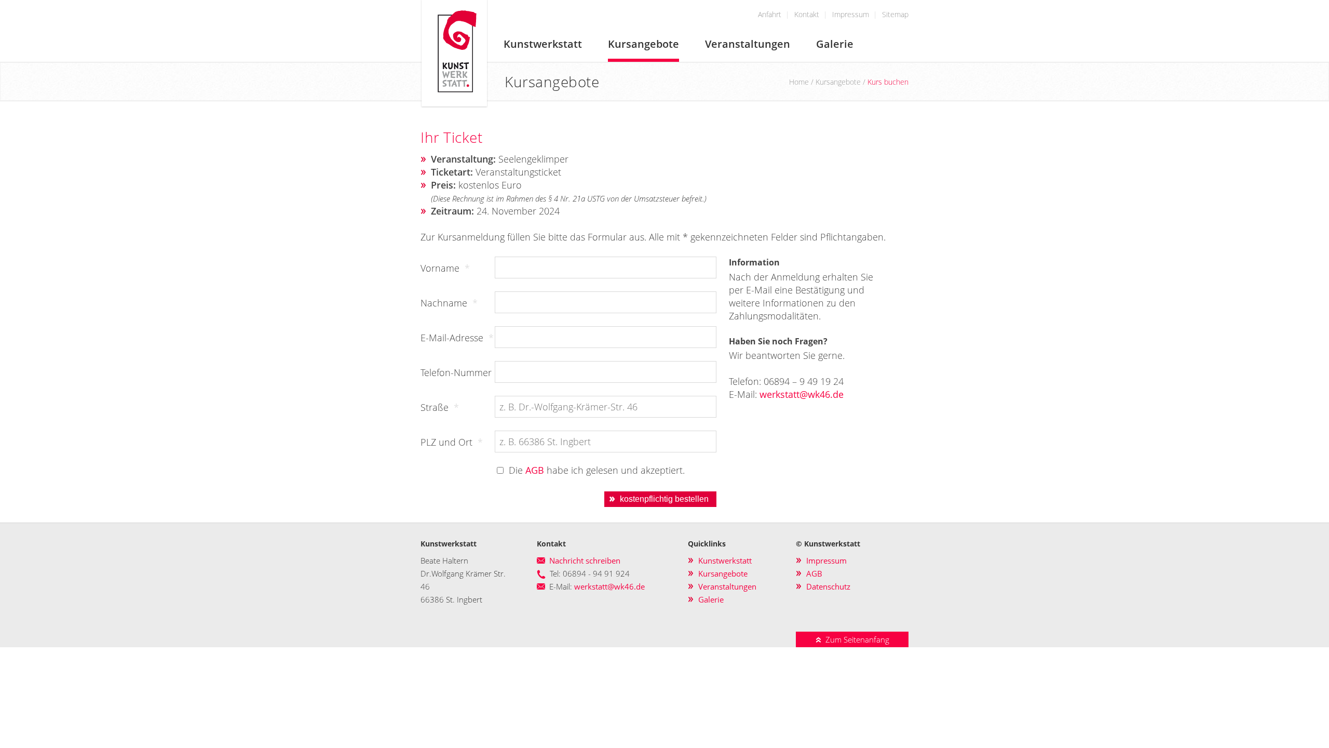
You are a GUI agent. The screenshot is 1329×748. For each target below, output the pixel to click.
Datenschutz (828, 586)
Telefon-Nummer (456, 372)
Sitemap (895, 14)
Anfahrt (769, 14)
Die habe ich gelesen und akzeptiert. (597, 470)
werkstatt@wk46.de (802, 394)
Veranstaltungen (747, 44)
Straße (440, 407)
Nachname (449, 303)
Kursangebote (643, 44)
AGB (534, 470)
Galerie (834, 44)
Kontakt (806, 14)
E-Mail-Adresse (457, 337)
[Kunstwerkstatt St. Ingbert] (454, 104)
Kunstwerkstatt (543, 44)
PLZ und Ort (452, 442)
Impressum (850, 14)
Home (799, 82)
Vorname (445, 268)
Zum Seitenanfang (855, 639)
